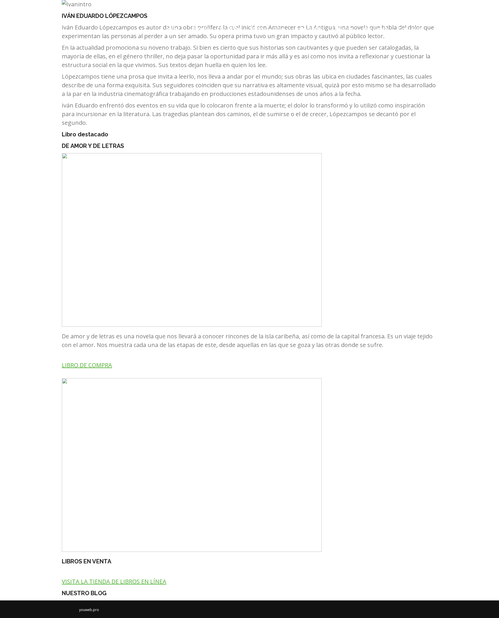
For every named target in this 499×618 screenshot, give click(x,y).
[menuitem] (172, 29)
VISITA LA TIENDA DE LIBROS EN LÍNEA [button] (114, 581)
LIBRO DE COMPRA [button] (87, 365)
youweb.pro (89, 609)
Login (401, 5)
